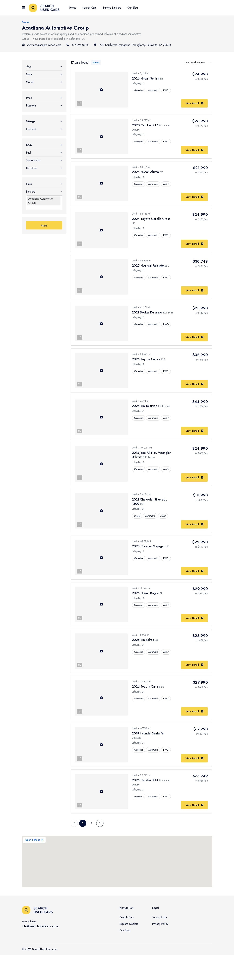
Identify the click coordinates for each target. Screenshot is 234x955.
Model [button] (29, 82)
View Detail (193, 103)
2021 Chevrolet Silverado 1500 (149, 501)
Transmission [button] (33, 160)
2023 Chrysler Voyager (149, 546)
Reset (96, 62)
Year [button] (28, 67)
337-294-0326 (80, 45)
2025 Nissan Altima (146, 172)
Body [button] (29, 145)
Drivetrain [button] (31, 168)
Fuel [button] (28, 153)
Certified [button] (31, 129)
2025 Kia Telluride (145, 406)
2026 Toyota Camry (146, 686)
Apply (44, 225)
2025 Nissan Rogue (146, 593)
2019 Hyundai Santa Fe (148, 733)
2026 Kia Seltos (143, 640)
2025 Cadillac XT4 (145, 780)
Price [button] (29, 98)
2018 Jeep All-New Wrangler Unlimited (151, 455)
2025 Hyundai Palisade (148, 265)
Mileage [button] (30, 121)
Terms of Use (159, 917)
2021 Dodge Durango (147, 312)
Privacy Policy (160, 924)
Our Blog (132, 8)
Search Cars (89, 8)
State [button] (29, 184)
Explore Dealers (111, 8)
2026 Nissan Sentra (146, 78)
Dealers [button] (30, 192)
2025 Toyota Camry (146, 359)
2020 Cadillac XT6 (145, 125)
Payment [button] (31, 106)
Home (72, 8)
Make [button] (29, 74)
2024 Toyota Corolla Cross (151, 219)
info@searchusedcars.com (40, 926)
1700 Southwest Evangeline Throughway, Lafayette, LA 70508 (134, 45)
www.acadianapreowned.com (44, 45)
